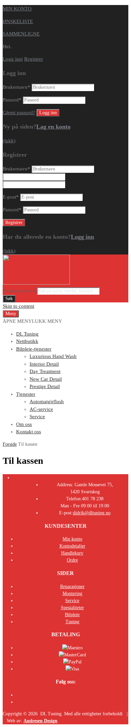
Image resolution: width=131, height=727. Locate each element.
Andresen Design (40, 720)
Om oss (24, 424)
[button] (32, 321)
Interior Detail (44, 364)
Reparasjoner (72, 586)
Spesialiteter (72, 607)
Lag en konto (53, 126)
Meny (10, 313)
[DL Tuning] (36, 283)
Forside (10, 444)
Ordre (72, 560)
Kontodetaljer (72, 546)
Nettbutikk (27, 341)
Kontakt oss (28, 431)
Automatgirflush (47, 401)
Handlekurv (72, 553)
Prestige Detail (45, 386)
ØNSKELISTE (18, 21)
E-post (11, 197)
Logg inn (12, 59)
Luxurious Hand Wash (53, 356)
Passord (12, 99)
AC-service (41, 409)
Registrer (33, 59)
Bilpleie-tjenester (33, 349)
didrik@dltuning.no (92, 512)
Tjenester (25, 394)
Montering (72, 593)
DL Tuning (27, 334)
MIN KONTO (17, 8)
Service (37, 416)
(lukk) (9, 140)
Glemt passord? (19, 112)
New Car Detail (46, 379)
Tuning (72, 621)
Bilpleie (72, 614)
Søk (9, 298)
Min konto (72, 538)
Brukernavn (16, 87)
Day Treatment (45, 371)
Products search (20, 290)
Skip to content (18, 306)
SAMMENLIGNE (21, 34)
